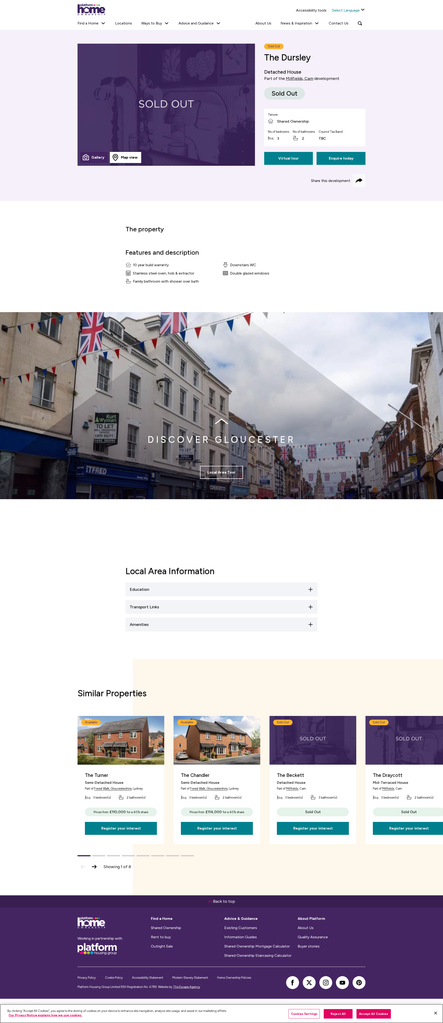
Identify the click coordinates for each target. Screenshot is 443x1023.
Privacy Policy (87, 977)
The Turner (96, 775)
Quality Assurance (313, 937)
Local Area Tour (221, 472)
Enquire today (341, 158)
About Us (263, 23)
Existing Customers (240, 928)
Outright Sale (162, 946)
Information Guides (240, 937)
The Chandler (195, 775)
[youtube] (342, 982)
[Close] (436, 1013)
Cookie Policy (114, 977)
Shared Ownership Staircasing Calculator (257, 955)
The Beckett (290, 775)
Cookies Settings (304, 1014)
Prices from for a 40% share (121, 812)
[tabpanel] (166, 105)
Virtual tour (288, 158)
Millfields (292, 788)
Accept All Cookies (373, 1014)
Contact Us (338, 23)
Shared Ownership (166, 928)
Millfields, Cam (299, 78)
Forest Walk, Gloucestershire (113, 788)
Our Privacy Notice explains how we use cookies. (45, 1015)
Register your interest (121, 828)
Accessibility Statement (147, 977)
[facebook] (292, 982)
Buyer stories (309, 946)
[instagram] (325, 982)
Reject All (338, 1014)
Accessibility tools (311, 10)
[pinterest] (359, 982)
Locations (123, 23)
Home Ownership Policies (234, 977)
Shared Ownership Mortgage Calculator (257, 946)
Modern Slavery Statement (190, 977)
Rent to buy (161, 937)
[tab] (94, 157)
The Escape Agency (186, 986)
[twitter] (309, 982)
